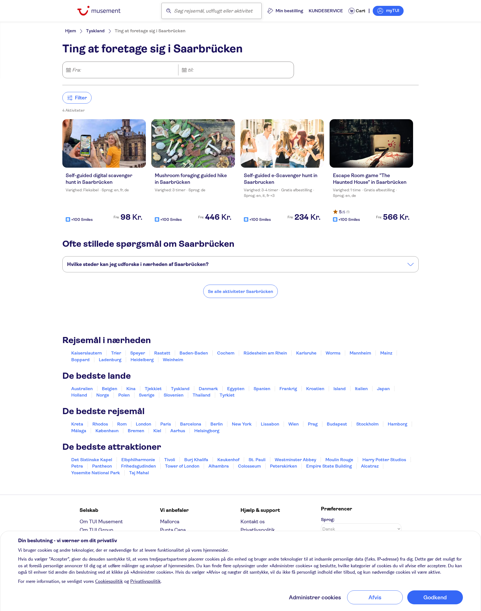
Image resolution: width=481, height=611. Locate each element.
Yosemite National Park (95, 472)
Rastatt (162, 353)
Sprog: (328, 519)
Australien (82, 388)
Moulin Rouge (339, 459)
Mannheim (360, 353)
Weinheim (173, 359)
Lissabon (270, 424)
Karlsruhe (306, 353)
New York (242, 424)
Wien (293, 424)
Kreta (77, 424)
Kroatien (315, 388)
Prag (313, 424)
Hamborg (397, 424)
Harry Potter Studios (384, 459)
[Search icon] (168, 10)
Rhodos (100, 424)
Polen (124, 395)
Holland (79, 395)
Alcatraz (370, 466)
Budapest (337, 424)
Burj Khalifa (196, 459)
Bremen (136, 430)
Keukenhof (228, 459)
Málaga (78, 430)
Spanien (262, 388)
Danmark (208, 388)
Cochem (225, 353)
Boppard (80, 359)
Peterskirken (283, 466)
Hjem (70, 30)
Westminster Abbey (295, 459)
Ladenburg (110, 359)
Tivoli (169, 459)
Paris (165, 424)
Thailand (201, 395)
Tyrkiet (227, 395)
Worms (333, 353)
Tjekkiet (153, 388)
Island (339, 388)
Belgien (109, 388)
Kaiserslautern (86, 353)
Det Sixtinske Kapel (91, 459)
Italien (361, 388)
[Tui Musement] (103, 11)
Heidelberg (142, 359)
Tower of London (182, 466)
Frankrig (288, 388)
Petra (77, 466)
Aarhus (177, 430)
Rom (122, 424)
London (143, 424)
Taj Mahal (139, 472)
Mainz (386, 353)
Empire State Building (329, 466)
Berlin (216, 424)
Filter (81, 98)
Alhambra (218, 466)
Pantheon (102, 466)
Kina (131, 388)
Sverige (146, 395)
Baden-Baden (194, 353)
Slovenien (173, 395)
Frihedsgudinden (138, 466)
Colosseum (249, 466)
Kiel (157, 430)
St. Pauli (257, 459)
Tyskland (95, 30)
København (107, 430)
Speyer (137, 353)
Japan (383, 388)
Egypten (235, 388)
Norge (102, 395)
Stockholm (367, 424)
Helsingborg (206, 430)
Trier (116, 353)
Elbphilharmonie (138, 459)
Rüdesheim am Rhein (265, 353)
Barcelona (190, 424)
